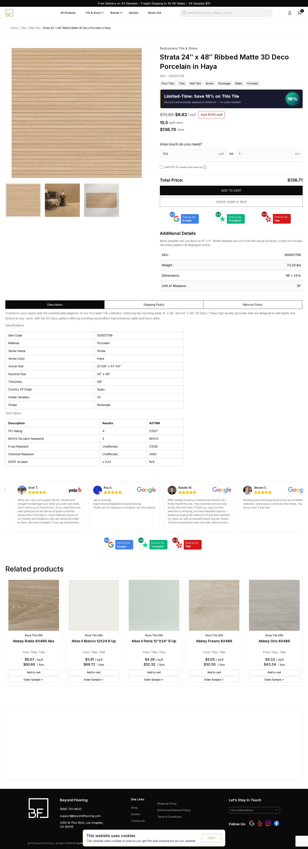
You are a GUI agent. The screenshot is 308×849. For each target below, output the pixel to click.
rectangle (224, 83)
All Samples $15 (199, 3)
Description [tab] (55, 304)
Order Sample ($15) (231, 202)
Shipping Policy (166, 803)
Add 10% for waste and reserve (183, 167)
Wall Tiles (34, 27)
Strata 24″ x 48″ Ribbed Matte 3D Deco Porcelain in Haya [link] (77, 27)
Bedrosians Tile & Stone (178, 48)
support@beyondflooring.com (80, 816)
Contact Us (138, 820)
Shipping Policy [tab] (153, 304)
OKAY (212, 838)
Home (14, 27)
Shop (134, 807)
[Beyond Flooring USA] (9, 12)
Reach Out (154, 12)
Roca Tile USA (33, 635)
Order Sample (32, 679)
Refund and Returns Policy (173, 810)
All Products (68, 12)
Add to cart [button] (33, 672)
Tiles (23, 27)
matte (238, 83)
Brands (115, 12)
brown (210, 83)
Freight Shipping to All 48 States (163, 3)
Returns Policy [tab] (253, 304)
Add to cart (231, 190)
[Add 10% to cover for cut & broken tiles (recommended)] (205, 167)
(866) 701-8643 (70, 809)
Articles (133, 12)
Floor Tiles (168, 83)
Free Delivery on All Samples (117, 3)
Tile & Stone (93, 12)
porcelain (252, 83)
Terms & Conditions (169, 816)
